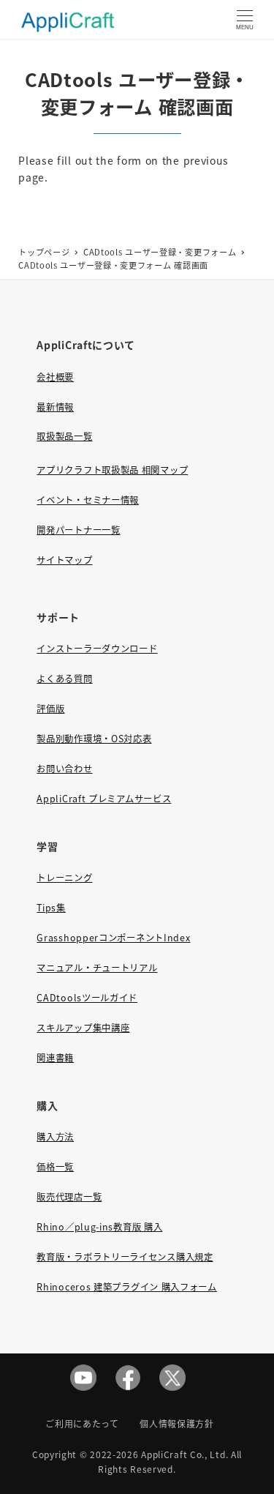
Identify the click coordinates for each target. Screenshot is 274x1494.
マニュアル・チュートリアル (97, 967)
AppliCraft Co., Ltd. (184, 1454)
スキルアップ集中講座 (83, 1027)
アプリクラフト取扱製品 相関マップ (112, 470)
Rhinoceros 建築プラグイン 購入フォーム (127, 1286)
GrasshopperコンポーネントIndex (113, 937)
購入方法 (55, 1136)
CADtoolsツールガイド (87, 997)
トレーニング (64, 877)
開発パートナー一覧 (78, 530)
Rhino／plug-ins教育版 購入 (99, 1226)
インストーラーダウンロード (97, 648)
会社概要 (55, 377)
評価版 (50, 708)
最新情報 (55, 407)
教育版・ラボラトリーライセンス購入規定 (125, 1256)
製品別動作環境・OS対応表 (94, 738)
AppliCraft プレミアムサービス (104, 798)
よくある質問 (64, 678)
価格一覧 (55, 1166)
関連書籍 (55, 1057)
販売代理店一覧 (69, 1196)
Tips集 (51, 907)
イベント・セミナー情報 (88, 500)
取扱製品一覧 (64, 436)
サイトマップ (64, 560)
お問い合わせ (64, 768)
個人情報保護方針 (177, 1423)
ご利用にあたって (82, 1423)
